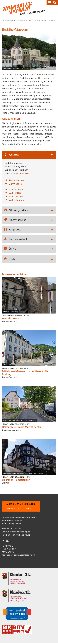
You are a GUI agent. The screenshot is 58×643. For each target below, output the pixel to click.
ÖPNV (12, 249)
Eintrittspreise (17, 220)
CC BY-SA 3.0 (24, 68)
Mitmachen (8, 552)
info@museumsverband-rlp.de (16, 535)
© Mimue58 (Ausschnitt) (11, 68)
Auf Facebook (16, 190)
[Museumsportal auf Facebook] (3, 541)
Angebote (15, 230)
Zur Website (15, 184)
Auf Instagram (16, 200)
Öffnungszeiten (18, 210)
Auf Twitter (15, 193)
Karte (12, 259)
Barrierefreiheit (18, 239)
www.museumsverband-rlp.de (16, 532)
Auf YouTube (16, 197)
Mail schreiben (16, 180)
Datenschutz (9, 549)
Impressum (7, 546)
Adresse (14, 155)
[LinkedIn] (7, 541)
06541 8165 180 (21, 174)
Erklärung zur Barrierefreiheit (18, 555)
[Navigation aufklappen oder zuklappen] (52, 2)
